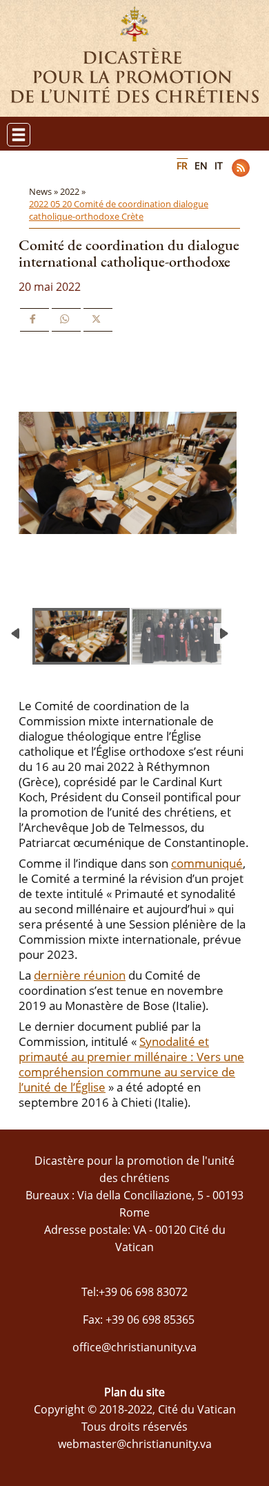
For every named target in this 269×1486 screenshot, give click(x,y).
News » (44, 191)
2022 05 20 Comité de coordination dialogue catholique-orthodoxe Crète (118, 210)
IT (219, 165)
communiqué (207, 863)
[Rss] (241, 168)
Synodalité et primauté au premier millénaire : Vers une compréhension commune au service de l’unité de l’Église (131, 1064)
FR (182, 165)
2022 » (74, 191)
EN (201, 165)
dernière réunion (80, 975)
